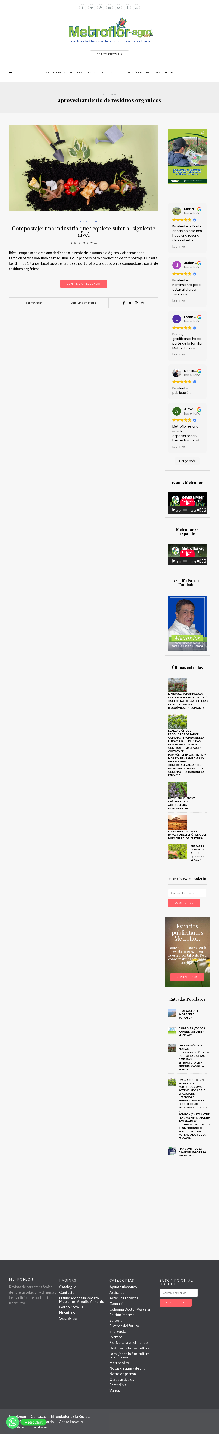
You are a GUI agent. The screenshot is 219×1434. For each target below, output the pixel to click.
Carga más (187, 461)
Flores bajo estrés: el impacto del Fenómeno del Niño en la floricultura (187, 835)
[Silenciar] (199, 510)
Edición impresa (139, 72)
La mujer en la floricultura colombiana (130, 1355)
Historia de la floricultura (130, 1348)
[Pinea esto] (143, 303)
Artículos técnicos (83, 221)
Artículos (117, 1292)
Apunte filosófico (123, 1287)
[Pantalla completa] (203, 510)
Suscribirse (164, 72)
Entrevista (118, 1331)
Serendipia (118, 1385)
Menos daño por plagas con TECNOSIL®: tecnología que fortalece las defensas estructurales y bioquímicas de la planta (188, 700)
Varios (115, 1390)
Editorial (77, 72)
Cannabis (117, 1303)
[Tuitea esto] (130, 303)
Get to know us (71, 1307)
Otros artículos (122, 1379)
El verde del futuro (124, 1326)
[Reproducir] (174, 510)
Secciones (53, 72)
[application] (187, 503)
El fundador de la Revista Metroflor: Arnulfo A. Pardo (81, 1300)
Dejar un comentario (83, 302)
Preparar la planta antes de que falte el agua (198, 852)
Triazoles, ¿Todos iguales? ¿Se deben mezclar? (191, 1032)
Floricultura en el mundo (129, 1342)
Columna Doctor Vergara (130, 1309)
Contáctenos (187, 977)
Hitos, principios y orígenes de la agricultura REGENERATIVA (181, 803)
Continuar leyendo (83, 283)
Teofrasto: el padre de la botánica (188, 1014)
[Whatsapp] (12, 1422)
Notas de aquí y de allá (127, 1368)
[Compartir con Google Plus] (136, 303)
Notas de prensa (123, 1374)
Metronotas (119, 1362)
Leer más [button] (179, 247)
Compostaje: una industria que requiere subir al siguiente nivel (83, 231)
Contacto (115, 72)
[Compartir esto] (123, 303)
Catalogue (67, 1287)
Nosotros (96, 72)
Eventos (116, 1337)
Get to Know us (109, 54)
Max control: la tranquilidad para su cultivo (192, 1152)
